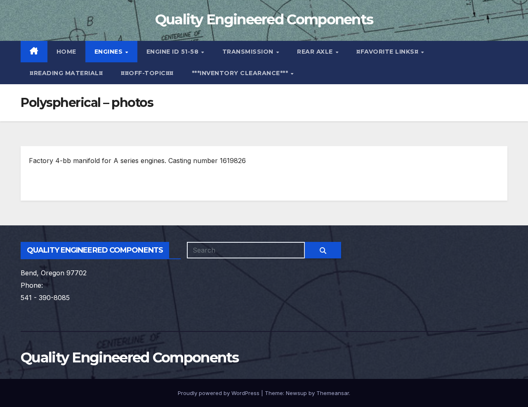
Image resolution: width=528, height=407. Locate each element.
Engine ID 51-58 (173, 51)
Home (66, 51)
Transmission (249, 51)
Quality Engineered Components (264, 19)
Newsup (296, 393)
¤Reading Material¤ (66, 73)
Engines (109, 51)
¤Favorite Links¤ (388, 51)
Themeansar (332, 393)
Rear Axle (316, 51)
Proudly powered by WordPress (219, 393)
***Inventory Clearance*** (241, 73)
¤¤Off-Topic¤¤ (147, 73)
